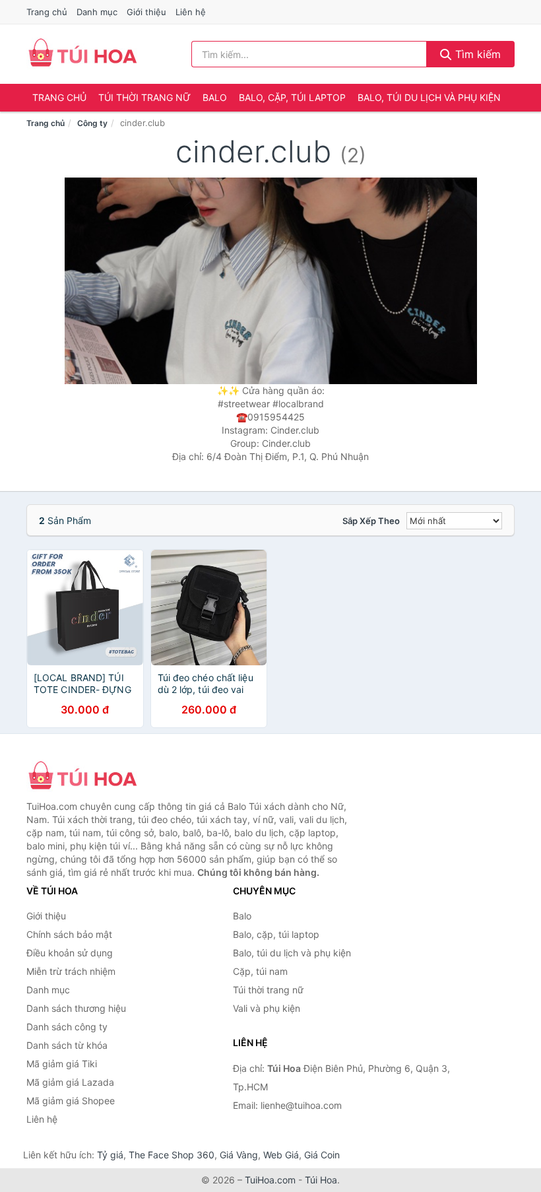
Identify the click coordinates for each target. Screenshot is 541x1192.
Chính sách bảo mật (69, 934)
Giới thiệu (146, 12)
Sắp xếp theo (371, 520)
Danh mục (97, 12)
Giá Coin (322, 1154)
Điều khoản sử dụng (69, 952)
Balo (215, 97)
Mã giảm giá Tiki (61, 1063)
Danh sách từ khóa (67, 1045)
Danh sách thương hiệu (76, 1008)
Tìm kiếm (476, 54)
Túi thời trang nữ (144, 97)
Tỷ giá (110, 1154)
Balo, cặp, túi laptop (292, 97)
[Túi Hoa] (92, 776)
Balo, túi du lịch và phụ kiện (429, 97)
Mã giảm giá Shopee (70, 1100)
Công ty (92, 123)
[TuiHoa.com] (82, 54)
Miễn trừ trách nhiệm (70, 971)
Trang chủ (46, 12)
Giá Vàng (239, 1154)
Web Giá (281, 1154)
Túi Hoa (321, 1179)
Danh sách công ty (67, 1026)
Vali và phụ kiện (266, 1008)
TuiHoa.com (270, 1179)
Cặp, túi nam (260, 971)
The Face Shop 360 (171, 1154)
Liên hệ (190, 12)
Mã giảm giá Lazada (70, 1082)
